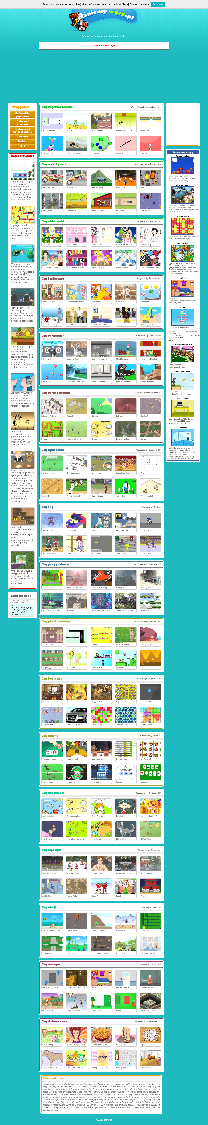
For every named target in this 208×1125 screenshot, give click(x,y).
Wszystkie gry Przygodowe (145, 564)
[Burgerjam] (23, 460)
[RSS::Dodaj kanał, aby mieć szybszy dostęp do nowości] (22, 148)
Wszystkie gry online (149, 736)
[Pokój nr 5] (183, 296)
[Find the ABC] (183, 261)
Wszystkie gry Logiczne (146, 679)
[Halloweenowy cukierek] (23, 297)
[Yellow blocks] (183, 417)
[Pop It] (183, 325)
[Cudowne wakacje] (183, 203)
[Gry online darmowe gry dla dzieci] (104, 33)
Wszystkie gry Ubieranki (147, 221)
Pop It (182, 307)
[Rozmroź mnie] (23, 560)
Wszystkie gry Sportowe (146, 450)
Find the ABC (183, 243)
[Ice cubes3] (23, 171)
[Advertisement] (104, 77)
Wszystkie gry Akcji (149, 907)
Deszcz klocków (183, 156)
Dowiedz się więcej (139, 4)
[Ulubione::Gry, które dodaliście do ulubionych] (22, 138)
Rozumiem (158, 4)
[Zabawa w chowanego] (183, 362)
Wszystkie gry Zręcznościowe (143, 107)
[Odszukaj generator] (23, 421)
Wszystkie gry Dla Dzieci (146, 793)
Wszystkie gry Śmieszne (146, 279)
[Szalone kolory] (183, 234)
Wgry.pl (99, 1120)
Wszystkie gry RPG (150, 507)
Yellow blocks (183, 399)
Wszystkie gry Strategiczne (146, 393)
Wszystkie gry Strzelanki (146, 336)
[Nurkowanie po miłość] (23, 253)
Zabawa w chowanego (182, 344)
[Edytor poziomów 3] (183, 390)
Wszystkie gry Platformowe (145, 621)
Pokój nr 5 (183, 278)
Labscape (183, 428)
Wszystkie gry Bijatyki (147, 850)
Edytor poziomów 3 (183, 372)
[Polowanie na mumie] (23, 516)
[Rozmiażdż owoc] (23, 336)
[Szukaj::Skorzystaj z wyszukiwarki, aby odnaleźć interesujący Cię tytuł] (22, 143)
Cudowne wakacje (183, 185)
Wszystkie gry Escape (148, 964)
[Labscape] (183, 446)
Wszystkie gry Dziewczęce (146, 1021)
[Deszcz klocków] (183, 174)
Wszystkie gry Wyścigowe (146, 164)
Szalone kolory (182, 216)
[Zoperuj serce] (23, 382)
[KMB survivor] (23, 215)
